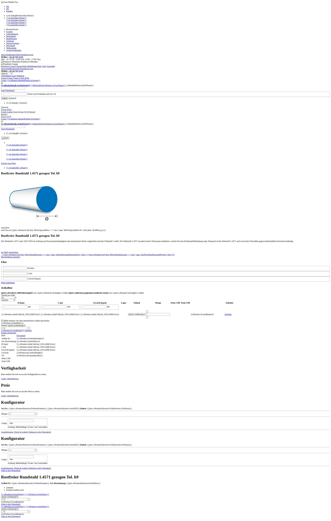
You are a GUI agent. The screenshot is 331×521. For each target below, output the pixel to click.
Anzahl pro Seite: (8, 295)
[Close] (5, 138)
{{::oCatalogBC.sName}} (17, 168)
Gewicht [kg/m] (34, 279)
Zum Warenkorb (7, 90)
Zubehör (228, 314)
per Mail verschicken (9, 252)
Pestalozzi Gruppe (8, 66)
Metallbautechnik (34, 66)
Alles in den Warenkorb (10, 470)
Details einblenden (8, 333)
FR (7, 9)
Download (21, 336)
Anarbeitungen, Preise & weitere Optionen (18, 432)
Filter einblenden (8, 283)
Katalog (9, 11)
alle (29, 307)
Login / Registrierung (9, 379)
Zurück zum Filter (8, 163)
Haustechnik (21, 66)
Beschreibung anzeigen (10, 257)
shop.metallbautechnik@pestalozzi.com (17, 55)
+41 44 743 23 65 (16, 57)
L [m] (30, 273)
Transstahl (51, 66)
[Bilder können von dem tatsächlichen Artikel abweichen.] (2, 321)
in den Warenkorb (43, 432)
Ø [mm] (31, 268)
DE (7, 6)
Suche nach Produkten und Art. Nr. (42, 94)
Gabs (44, 66)
